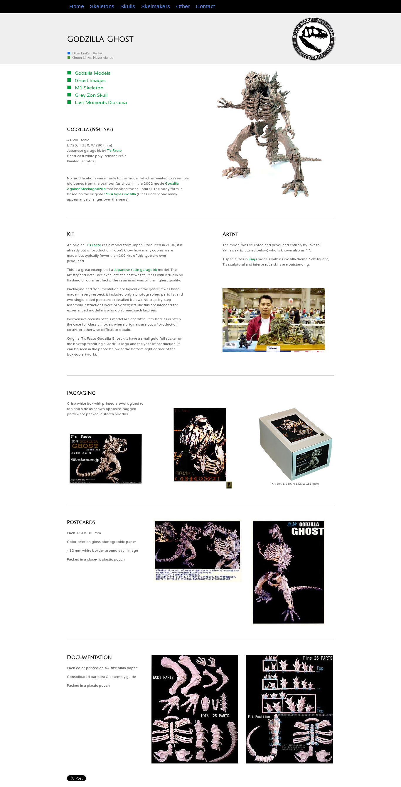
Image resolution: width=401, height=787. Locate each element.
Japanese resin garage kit (135, 270)
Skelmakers (155, 6)
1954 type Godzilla (120, 194)
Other (183, 6)
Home (76, 6)
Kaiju (253, 259)
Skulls (127, 6)
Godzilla (78, 129)
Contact (205, 6)
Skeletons (102, 6)
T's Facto (114, 151)
